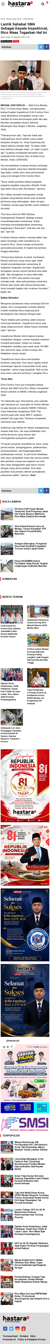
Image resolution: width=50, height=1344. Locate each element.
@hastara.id (12, 1041)
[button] (47, 1)
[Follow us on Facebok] (5, 1328)
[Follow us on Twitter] (11, 1328)
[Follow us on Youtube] (23, 1328)
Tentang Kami (10, 1336)
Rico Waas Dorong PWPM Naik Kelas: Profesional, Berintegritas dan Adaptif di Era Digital (32, 1297)
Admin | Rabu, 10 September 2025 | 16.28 (15, 37)
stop (16, 41)
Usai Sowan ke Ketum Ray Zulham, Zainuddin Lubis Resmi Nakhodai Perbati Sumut (11, 631)
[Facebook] (46, 47)
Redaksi (24, 1336)
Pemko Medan (28, 19)
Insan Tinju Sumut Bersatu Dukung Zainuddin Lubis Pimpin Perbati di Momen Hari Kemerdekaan (32, 1180)
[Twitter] (41, 47)
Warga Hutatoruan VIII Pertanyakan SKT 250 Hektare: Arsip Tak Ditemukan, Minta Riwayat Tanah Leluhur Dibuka (31, 1146)
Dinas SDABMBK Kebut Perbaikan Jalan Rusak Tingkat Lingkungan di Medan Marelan (31, 563)
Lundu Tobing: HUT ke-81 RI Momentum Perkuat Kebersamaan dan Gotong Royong (30, 1213)
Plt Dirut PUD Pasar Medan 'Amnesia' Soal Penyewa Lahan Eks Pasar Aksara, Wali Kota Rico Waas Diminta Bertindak (31, 513)
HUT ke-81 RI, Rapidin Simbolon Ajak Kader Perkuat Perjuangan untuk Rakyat (32, 1245)
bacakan (7, 41)
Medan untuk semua (14, 19)
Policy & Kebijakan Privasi (31, 1339)
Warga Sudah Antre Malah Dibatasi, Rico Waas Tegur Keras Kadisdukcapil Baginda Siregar (30, 1264)
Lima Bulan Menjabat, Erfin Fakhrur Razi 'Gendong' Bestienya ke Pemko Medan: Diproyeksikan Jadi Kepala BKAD (30, 1164)
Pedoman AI (9, 1339)
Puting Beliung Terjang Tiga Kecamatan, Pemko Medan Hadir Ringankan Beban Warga (31, 1279)
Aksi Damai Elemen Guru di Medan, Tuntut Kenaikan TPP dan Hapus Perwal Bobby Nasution (30, 530)
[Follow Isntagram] (17, 1328)
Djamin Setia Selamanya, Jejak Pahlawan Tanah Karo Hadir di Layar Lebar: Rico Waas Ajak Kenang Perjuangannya (10, 691)
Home (3, 19)
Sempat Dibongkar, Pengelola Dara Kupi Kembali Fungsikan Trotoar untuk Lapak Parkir (31, 546)
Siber (33, 1336)
